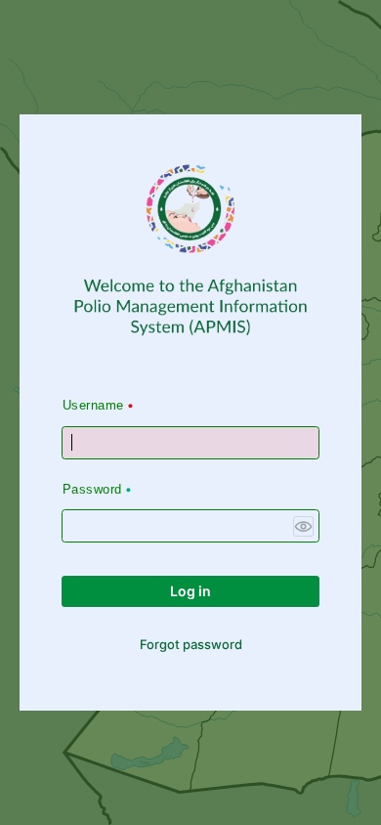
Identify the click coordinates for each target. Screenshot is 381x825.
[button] (303, 526)
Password (92, 489)
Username (93, 405)
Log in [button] (190, 591)
